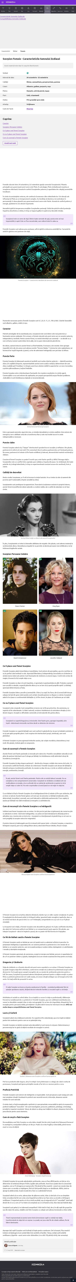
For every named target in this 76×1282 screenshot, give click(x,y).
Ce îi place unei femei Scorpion (13, 130)
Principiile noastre (43, 1271)
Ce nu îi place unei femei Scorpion (15, 134)
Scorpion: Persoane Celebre (12, 127)
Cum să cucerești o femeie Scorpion (15, 138)
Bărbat (15, 51)
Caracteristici (6, 51)
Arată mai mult (10, 143)
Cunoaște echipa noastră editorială (11, 1271)
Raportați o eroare (20, 1250)
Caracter (6, 123)
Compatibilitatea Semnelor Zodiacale (13, 19)
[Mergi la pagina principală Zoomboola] (10, 2)
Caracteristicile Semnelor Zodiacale (12, 16)
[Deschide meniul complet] (3, 2)
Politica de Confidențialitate (29, 1271)
